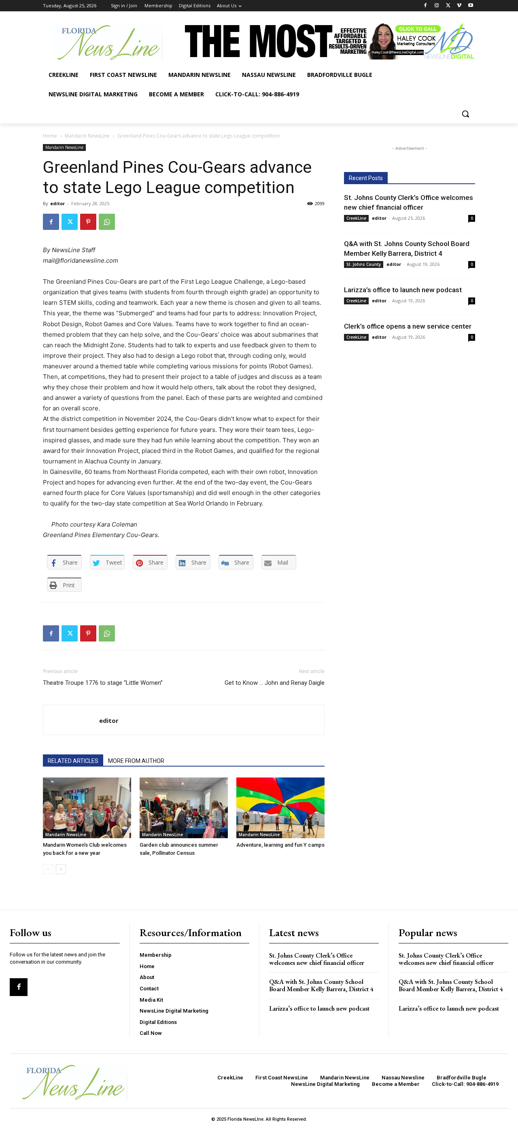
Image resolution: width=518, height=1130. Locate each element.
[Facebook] (425, 6)
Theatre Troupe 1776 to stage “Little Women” (103, 682)
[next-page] (61, 869)
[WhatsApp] (107, 222)
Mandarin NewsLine (87, 135)
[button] (465, 113)
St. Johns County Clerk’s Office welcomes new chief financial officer (316, 959)
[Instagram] (437, 6)
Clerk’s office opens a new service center (407, 326)
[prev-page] (48, 869)
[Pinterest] (88, 222)
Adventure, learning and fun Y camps (280, 845)
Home (50, 135)
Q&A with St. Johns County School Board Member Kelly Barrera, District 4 (321, 985)
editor (57, 203)
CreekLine (356, 218)
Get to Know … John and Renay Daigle (275, 682)
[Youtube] (470, 6)
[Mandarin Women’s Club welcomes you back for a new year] (87, 807)
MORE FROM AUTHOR (136, 761)
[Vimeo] (459, 6)
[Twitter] (448, 6)
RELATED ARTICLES (73, 761)
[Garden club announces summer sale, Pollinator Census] (184, 807)
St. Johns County (363, 264)
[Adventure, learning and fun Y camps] (280, 807)
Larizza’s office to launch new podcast (403, 290)
